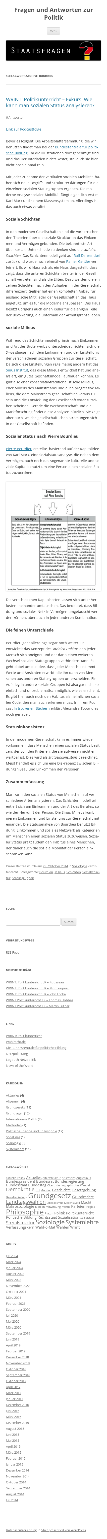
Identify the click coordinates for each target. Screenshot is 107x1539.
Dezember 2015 (17, 1422)
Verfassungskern (20, 1227)
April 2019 (13, 1345)
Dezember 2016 (17, 1405)
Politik (59, 1212)
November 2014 (18, 1476)
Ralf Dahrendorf (87, 255)
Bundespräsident (20, 1181)
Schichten (73, 872)
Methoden (14, 1125)
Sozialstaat (87, 1217)
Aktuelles (12, 1095)
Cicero (51, 1185)
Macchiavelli (72, 1202)
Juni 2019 (12, 1339)
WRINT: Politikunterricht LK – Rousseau (35, 982)
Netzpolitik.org (17, 1053)
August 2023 (15, 1273)
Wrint (75, 1227)
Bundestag (37, 1184)
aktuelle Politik (15, 1178)
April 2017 (13, 1387)
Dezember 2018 (17, 1357)
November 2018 (18, 1363)
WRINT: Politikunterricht (24, 1036)
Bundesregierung (69, 1181)
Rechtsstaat (47, 1217)
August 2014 (15, 1494)
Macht (86, 1202)
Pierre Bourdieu (19, 448)
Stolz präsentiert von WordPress (63, 1530)
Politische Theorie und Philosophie (31, 1131)
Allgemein (13, 1101)
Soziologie (79, 866)
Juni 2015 (12, 1434)
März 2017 (13, 1393)
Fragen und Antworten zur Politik (53, 13)
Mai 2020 (12, 1321)
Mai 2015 (12, 1440)
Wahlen (62, 1227)
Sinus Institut (17, 370)
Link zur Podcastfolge (23, 129)
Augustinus (83, 1178)
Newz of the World (19, 1065)
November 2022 (18, 1285)
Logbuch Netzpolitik (21, 1059)
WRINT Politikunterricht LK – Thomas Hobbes (39, 1000)
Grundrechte (83, 1196)
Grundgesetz (15, 1107)
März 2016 (13, 1416)
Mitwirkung (53, 1206)
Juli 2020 (12, 1315)
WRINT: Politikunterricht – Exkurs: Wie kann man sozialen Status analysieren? (50, 102)
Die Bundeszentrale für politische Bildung (36, 1047)
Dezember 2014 (17, 1470)
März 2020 (13, 1327)
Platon (49, 1213)
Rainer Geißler (78, 261)
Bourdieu (46, 872)
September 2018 (18, 1375)
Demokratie (20, 1189)
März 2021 (13, 1297)
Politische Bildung (21, 1217)
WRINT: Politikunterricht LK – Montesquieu (37, 988)
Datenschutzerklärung (21, 1530)
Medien (40, 1206)
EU (38, 1189)
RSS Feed (12, 952)
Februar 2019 (15, 1351)
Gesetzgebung (84, 1189)
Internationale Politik (21, 1119)
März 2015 (13, 1452)
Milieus (59, 872)
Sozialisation (68, 1217)
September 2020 (18, 1309)
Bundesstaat (16, 1184)
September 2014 (18, 1488)
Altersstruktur (52, 1178)
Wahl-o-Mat (45, 1227)
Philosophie (25, 1211)
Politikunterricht (80, 1212)
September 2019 (18, 1333)
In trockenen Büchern (32, 708)
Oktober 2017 (16, 1381)
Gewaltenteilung (16, 1197)
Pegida (90, 1206)
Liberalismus (55, 1202)
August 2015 (15, 1428)
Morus (66, 1206)
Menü (53, 31)
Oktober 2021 (16, 1291)
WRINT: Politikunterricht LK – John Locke (36, 994)
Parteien (78, 1206)
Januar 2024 (14, 1268)
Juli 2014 (12, 1500)
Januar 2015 (14, 1464)
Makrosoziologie (20, 1206)
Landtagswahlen (26, 1201)
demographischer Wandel (73, 1185)
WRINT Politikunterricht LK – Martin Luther (37, 1006)
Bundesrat (45, 1181)
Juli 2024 (12, 1256)
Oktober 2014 (16, 1482)
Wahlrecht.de (16, 1041)
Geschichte (61, 1189)
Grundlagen (14, 1113)
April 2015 (13, 1446)
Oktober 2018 (16, 1369)
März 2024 (13, 1262)
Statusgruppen (23, 878)
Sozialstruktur (20, 1223)
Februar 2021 (15, 1303)
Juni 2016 (12, 1410)
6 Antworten (15, 117)
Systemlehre (15, 1149)
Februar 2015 (15, 1458)
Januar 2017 (14, 1399)
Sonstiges (13, 1137)
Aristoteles (68, 1178)
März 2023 (13, 1279)
